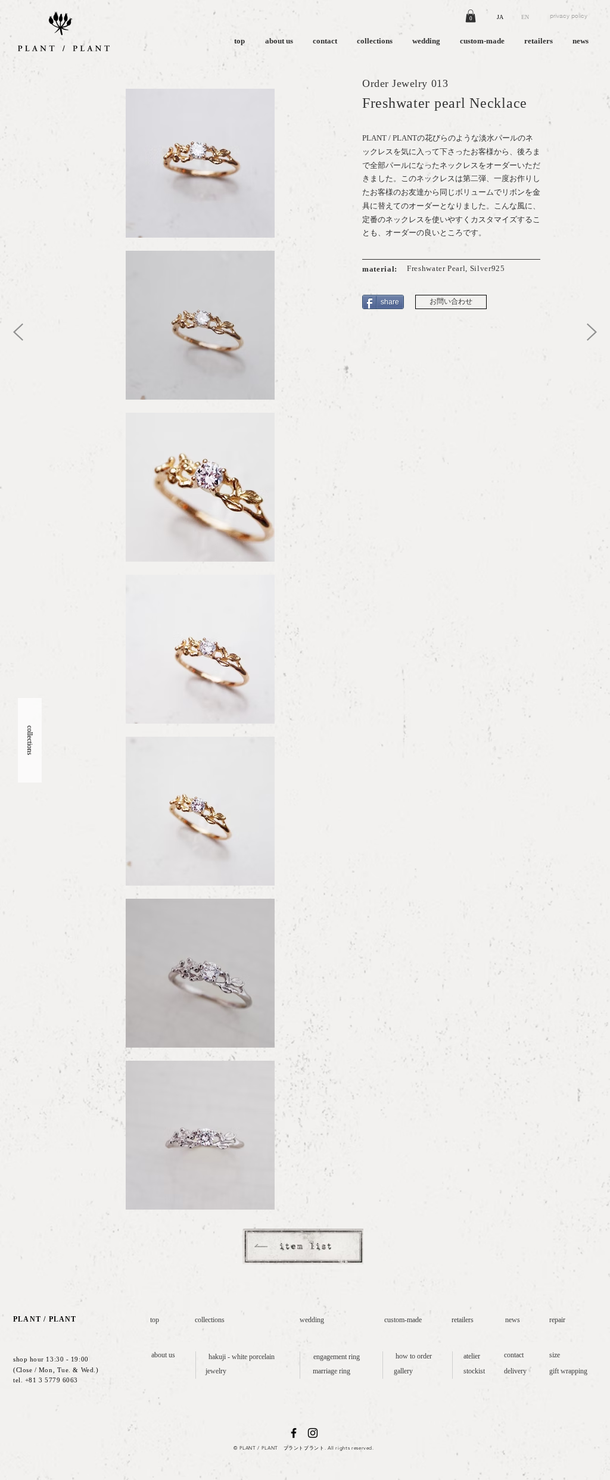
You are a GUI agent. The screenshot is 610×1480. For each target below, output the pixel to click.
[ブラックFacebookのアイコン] (293, 1433)
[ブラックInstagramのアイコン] (312, 1433)
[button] (470, 16)
